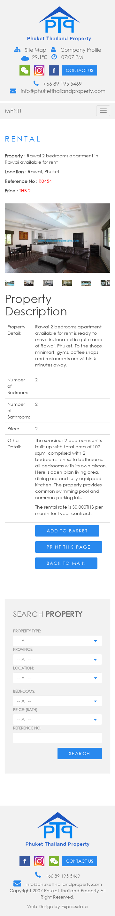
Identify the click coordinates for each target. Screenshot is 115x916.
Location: (23, 668)
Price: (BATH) (25, 709)
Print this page (69, 547)
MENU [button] (13, 110)
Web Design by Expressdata (57, 906)
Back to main (66, 563)
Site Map (35, 50)
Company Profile (80, 50)
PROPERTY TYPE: (27, 631)
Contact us (79, 70)
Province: (23, 649)
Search (79, 753)
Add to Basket (67, 530)
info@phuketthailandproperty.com (62, 91)
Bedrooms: (24, 691)
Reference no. (27, 728)
